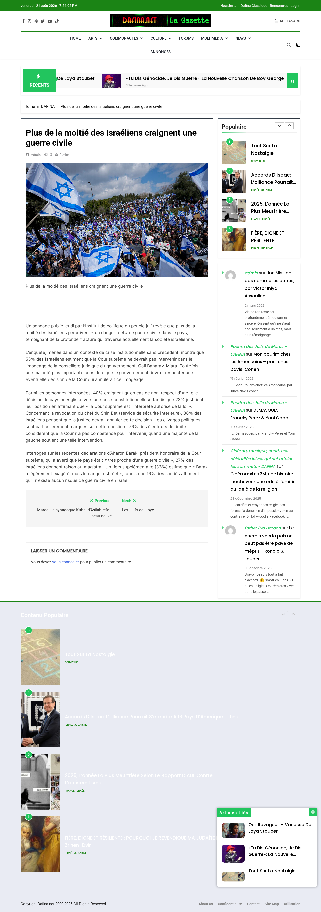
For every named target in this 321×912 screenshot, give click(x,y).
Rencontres (279, 6)
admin (36, 154)
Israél (255, 190)
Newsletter (229, 6)
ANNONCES (160, 52)
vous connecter (65, 562)
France (256, 219)
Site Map (272, 904)
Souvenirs (258, 161)
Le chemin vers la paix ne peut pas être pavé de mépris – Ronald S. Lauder (269, 543)
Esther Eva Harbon (263, 528)
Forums (186, 38)
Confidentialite (230, 904)
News (240, 38)
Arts (92, 38)
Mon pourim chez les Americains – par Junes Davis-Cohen (260, 361)
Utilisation (292, 904)
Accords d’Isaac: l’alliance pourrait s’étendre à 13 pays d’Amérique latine (151, 716)
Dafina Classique (253, 6)
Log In (295, 6)
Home (75, 38)
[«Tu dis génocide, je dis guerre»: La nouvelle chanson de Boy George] (84, 83)
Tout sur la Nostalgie (272, 871)
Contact (253, 904)
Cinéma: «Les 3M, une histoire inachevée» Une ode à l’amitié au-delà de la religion (263, 481)
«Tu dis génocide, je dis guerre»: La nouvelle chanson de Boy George (178, 78)
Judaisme (267, 190)
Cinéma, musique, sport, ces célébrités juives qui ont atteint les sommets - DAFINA (261, 458)
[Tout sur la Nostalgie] (273, 83)
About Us (206, 904)
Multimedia (212, 38)
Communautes (124, 38)
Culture (158, 38)
